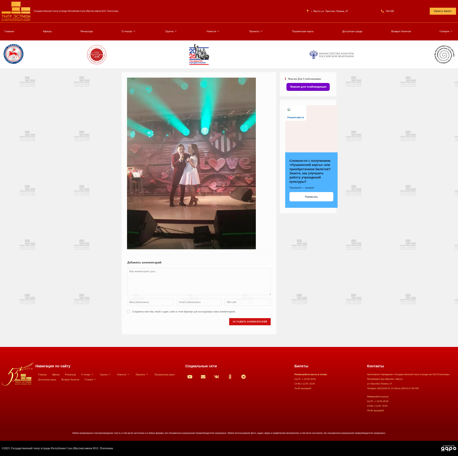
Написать (311, 196)
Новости (211, 31)
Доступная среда (352, 31)
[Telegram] (243, 376)
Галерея (444, 31)
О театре (127, 31)
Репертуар (87, 31)
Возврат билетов (401, 31)
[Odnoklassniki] (230, 376)
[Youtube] (189, 376)
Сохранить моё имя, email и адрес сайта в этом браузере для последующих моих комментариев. (184, 311)
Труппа (169, 31)
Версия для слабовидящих (308, 86)
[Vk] (216, 376)
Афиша (47, 31)
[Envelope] (203, 376)
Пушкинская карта (302, 31)
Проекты (254, 31)
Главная (9, 31)
